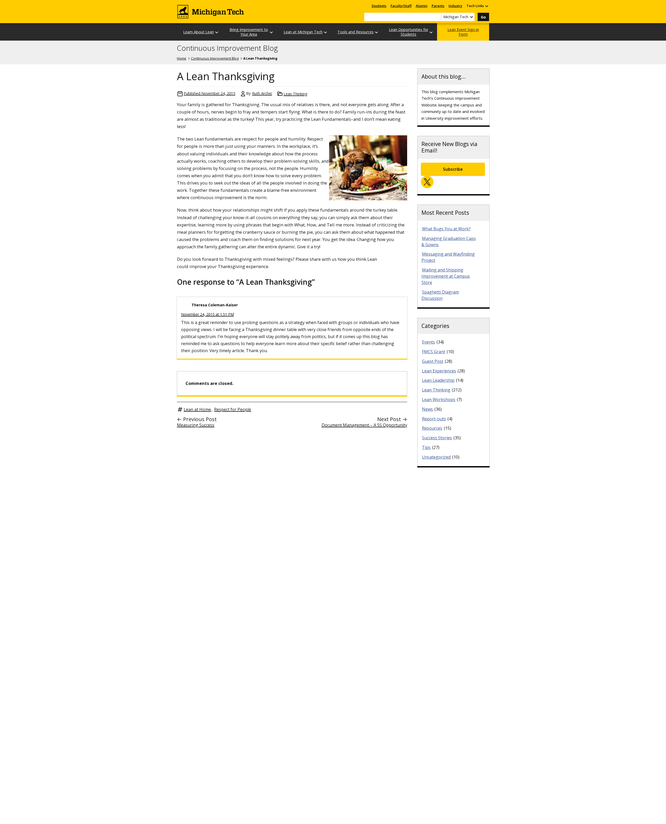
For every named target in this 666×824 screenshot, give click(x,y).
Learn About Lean (198, 31)
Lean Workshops (438, 399)
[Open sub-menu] (486, 6)
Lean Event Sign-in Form (463, 31)
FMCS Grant (433, 351)
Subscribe (453, 169)
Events (428, 342)
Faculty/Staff (401, 5)
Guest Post (432, 361)
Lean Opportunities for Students (408, 31)
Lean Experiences (439, 371)
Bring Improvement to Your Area (248, 31)
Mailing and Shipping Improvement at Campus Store (445, 276)
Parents (438, 5)
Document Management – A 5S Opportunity (364, 425)
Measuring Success (195, 425)
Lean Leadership (438, 380)
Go (483, 17)
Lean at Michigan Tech (303, 31)
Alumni (421, 5)
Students (379, 5)
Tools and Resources (355, 31)
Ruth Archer (262, 93)
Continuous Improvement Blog (227, 48)
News (427, 409)
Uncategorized (436, 457)
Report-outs (434, 419)
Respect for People (232, 409)
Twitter (427, 182)
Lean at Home (197, 409)
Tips (426, 447)
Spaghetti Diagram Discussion (440, 295)
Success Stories (437, 438)
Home (181, 58)
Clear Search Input (437, 17)
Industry (455, 5)
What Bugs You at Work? (446, 229)
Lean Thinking (296, 93)
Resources (432, 428)
